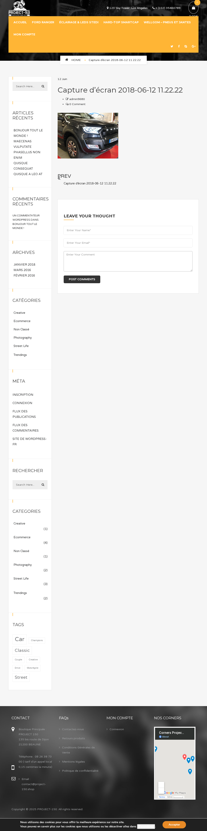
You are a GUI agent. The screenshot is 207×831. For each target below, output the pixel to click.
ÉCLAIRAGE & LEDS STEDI (78, 22)
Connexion (22, 403)
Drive (17, 668)
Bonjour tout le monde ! (28, 133)
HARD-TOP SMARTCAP (121, 22)
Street (21, 677)
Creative (19, 313)
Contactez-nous (73, 729)
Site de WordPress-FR (30, 441)
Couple (18, 659)
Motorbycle (32, 668)
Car (19, 639)
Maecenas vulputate (23, 144)
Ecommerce (22, 321)
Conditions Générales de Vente (78, 750)
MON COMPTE (24, 34)
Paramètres (146, 826)
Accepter (174, 825)
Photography (23, 337)
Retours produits (73, 738)
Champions (37, 640)
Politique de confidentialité (80, 770)
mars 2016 (22, 270)
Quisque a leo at (28, 174)
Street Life (21, 346)
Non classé (21, 329)
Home (76, 60)
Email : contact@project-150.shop (34, 784)
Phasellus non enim (27, 155)
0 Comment (77, 104)
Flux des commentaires (26, 427)
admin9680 (77, 99)
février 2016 (24, 275)
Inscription (23, 395)
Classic (22, 650)
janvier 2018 (24, 264)
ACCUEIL (20, 22)
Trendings (20, 355)
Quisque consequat (23, 165)
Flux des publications (24, 414)
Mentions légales (73, 761)
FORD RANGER (43, 22)
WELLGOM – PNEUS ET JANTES (167, 22)
